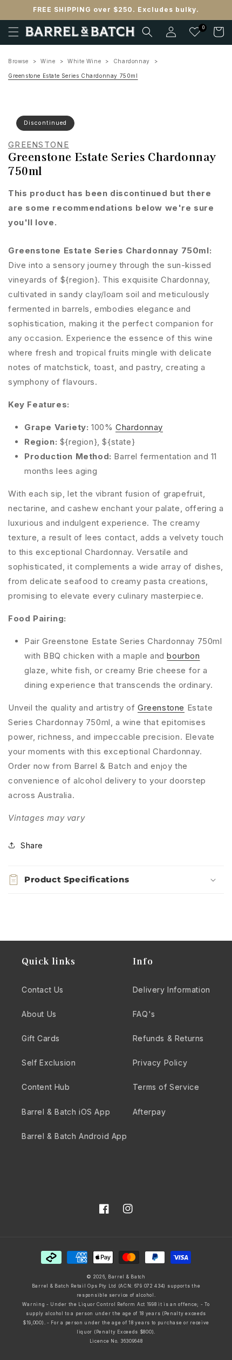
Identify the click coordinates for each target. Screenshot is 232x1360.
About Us (39, 1014)
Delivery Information (171, 989)
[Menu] (13, 32)
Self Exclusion (49, 1062)
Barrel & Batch (127, 1276)
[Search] (147, 32)
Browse (18, 61)
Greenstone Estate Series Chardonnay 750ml (73, 75)
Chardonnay (131, 61)
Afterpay (149, 1111)
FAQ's (144, 1014)
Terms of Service (166, 1086)
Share (32, 845)
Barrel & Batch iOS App (66, 1111)
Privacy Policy (160, 1062)
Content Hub (46, 1086)
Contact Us (43, 989)
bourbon (183, 656)
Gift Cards (41, 1038)
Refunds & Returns (168, 1038)
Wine (47, 61)
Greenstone (38, 145)
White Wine (84, 61)
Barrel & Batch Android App (74, 1136)
